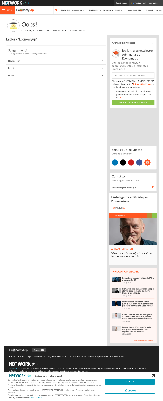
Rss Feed (37, 356)
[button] (7, 10)
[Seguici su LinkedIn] (115, 162)
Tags (28, 356)
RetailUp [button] (118, 10)
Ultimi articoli (65, 10)
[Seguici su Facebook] (139, 162)
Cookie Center (117, 356)
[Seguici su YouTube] (131, 162)
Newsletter (14, 61)
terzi (120, 97)
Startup (158, 10)
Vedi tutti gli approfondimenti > (144, 340)
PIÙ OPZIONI (130, 390)
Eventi (11, 68)
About (12, 356)
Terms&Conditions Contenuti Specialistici (88, 356)
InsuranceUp (108, 10)
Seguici (37, 350)
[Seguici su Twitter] (123, 162)
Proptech (149, 10)
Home (11, 75)
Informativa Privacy (143, 84)
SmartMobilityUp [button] (134, 10)
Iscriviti (133, 102)
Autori (21, 356)
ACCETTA (130, 381)
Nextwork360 (14, 368)
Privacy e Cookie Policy (55, 356)
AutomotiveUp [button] (78, 10)
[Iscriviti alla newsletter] (147, 162)
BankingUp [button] (93, 10)
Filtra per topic (120, 215)
